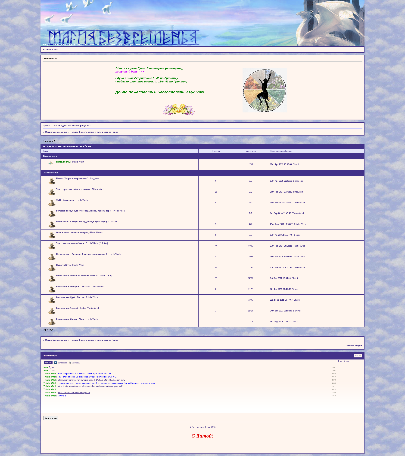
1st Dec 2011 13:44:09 (280, 278)
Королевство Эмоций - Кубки (71, 308)
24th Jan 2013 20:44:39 (281, 311)
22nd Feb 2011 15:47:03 (281, 300)
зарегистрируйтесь (81, 125)
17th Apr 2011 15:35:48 (281, 164)
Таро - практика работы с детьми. (73, 189)
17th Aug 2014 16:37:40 (281, 235)
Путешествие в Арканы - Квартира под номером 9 (81, 254)
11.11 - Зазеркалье (65, 200)
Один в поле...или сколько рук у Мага (75, 232)
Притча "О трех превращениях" (72, 178)
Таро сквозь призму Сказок (70, 243)
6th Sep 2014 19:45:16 (280, 213)
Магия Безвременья (56, 132)
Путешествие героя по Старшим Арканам (77, 276)
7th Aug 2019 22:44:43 (280, 321)
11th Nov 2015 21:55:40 (281, 202)
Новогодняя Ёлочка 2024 (67, 44)
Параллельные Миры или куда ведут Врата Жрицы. (82, 221)
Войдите (62, 125)
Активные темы (51, 49)
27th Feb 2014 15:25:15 (281, 246)
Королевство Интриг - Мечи (70, 319)
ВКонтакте (142, 44)
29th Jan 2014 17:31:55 (281, 256)
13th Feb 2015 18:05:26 (281, 267)
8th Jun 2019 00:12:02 (280, 289)
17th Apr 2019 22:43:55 (281, 181)
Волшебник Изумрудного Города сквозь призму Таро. (83, 211)
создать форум (354, 345)
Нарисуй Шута (63, 265)
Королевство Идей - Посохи (70, 297)
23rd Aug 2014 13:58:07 (281, 224)
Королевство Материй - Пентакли (73, 286)
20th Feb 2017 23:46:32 (281, 192)
